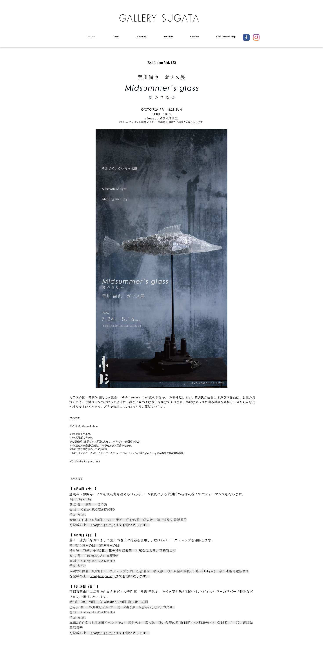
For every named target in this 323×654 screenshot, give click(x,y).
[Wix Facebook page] (246, 37)
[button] (116, 36)
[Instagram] (256, 37)
